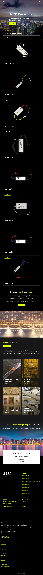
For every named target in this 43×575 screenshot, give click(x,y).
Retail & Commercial (7, 506)
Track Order (3, 549)
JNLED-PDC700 (25, 484)
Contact (24, 506)
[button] (41, 1)
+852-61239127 (21, 461)
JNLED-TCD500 (25, 493)
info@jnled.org (21, 459)
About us (24, 501)
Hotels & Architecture (7, 503)
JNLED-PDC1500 (25, 487)
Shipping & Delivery (5, 567)
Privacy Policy (3, 563)
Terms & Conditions (5, 564)
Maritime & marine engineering (9, 501)
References (24, 504)
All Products (3, 544)
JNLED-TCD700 (25, 478)
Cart (2, 546)
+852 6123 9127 (7, 536)
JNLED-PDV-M (25, 490)
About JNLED (3, 555)
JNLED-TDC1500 (25, 475)
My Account (3, 547)
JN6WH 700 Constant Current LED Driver (31, 481)
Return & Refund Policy (5, 566)
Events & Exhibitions (7, 505)
